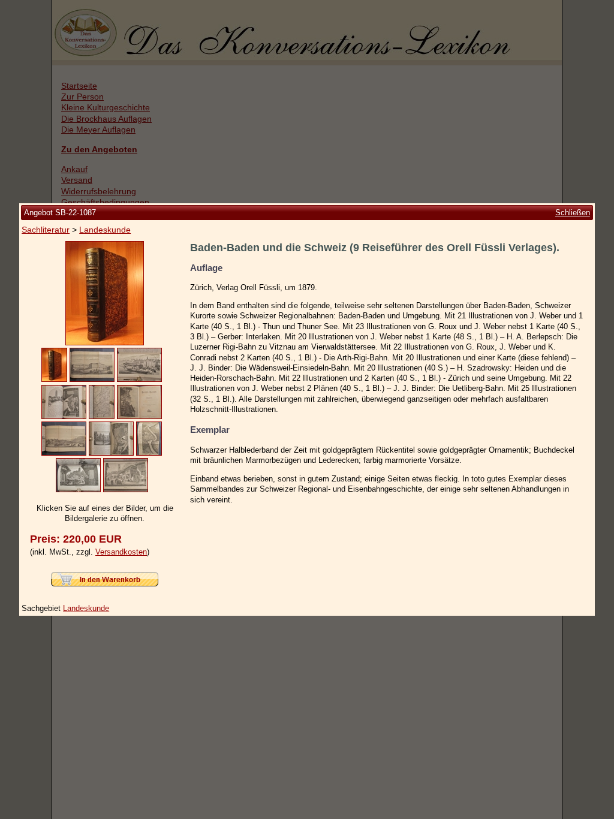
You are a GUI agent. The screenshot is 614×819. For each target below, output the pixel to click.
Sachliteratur (46, 229)
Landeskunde (105, 229)
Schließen (572, 212)
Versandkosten (121, 551)
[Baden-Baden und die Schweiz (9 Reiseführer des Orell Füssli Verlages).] (104, 342)
